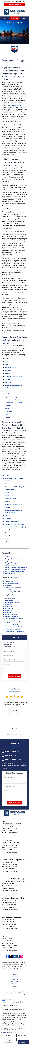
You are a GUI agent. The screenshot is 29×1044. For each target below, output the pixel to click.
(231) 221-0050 (12, 867)
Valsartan (8, 411)
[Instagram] (21, 956)
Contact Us (14, 18)
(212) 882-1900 (12, 924)
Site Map (14, 984)
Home (5, 18)
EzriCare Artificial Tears (13, 376)
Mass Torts (8, 610)
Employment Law (10, 596)
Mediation (8, 612)
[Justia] (18, 956)
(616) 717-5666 (12, 847)
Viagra (7, 414)
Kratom (7, 379)
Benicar (7, 361)
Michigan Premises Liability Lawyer (16, 567)
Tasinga (7, 391)
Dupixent (8, 370)
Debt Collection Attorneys (13, 588)
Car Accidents (9, 557)
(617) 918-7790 (12, 886)
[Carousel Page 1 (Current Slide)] (12, 728)
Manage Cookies (18, 1002)
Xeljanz (7, 417)
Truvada (8, 405)
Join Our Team (14, 981)
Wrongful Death (10, 573)
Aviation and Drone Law (12, 629)
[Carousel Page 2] (16, 728)
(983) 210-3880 (12, 945)
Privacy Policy (14, 979)
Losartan (8, 382)
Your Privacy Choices (12, 1000)
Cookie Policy (7, 1002)
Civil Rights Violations (11, 583)
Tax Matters (8, 623)
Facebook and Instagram (12, 602)
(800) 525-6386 (13, 833)
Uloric (7, 408)
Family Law (8, 604)
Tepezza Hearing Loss (12, 397)
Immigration (9, 606)
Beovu (7, 364)
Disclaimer (14, 977)
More (24, 18)
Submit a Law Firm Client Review (14, 734)
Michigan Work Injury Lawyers (14, 571)
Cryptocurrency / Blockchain (13, 627)
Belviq (7, 358)
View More (17, 969)
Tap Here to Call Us (14, 4)
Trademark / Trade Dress (12, 625)
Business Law (9, 581)
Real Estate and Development (14, 619)
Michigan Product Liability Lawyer (15, 569)
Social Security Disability (12, 621)
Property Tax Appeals (11, 616)
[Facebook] (7, 956)
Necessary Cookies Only (9, 1039)
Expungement (9, 600)
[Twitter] (11, 956)
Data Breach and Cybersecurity (14, 631)
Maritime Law (9, 608)
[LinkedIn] (14, 956)
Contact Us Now (14, 676)
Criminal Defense (10, 590)
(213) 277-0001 (12, 905)
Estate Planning (10, 598)
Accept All (8, 1035)
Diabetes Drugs (10, 367)
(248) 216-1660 (12, 828)
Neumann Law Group (20, 1036)
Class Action (8, 585)
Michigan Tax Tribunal (12, 614)
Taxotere (8, 394)
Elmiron (7, 373)
